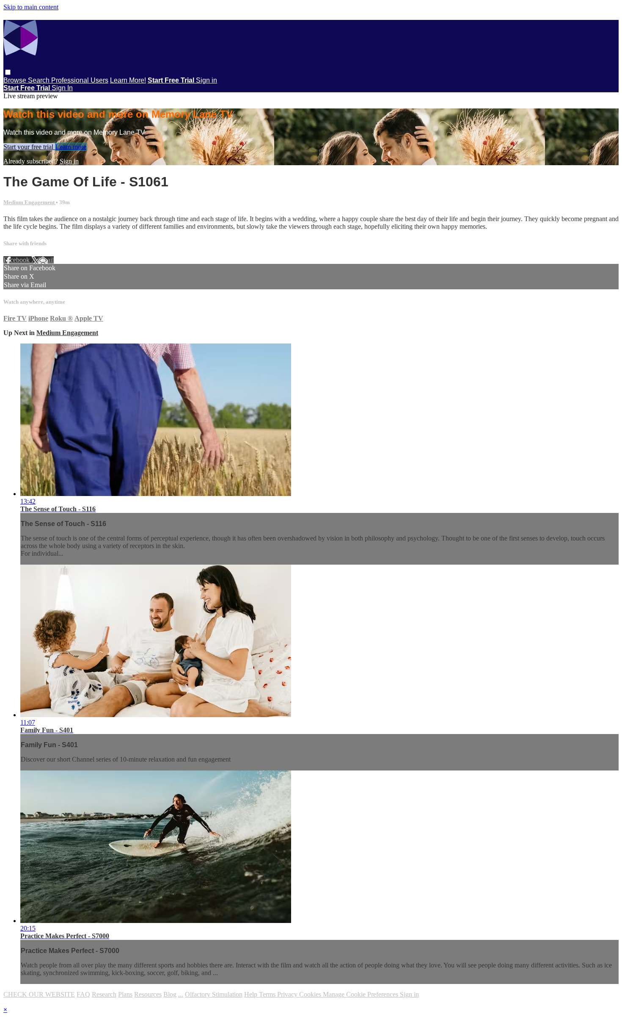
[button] (8, 72)
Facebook (17, 259)
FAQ (83, 994)
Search (39, 80)
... (180, 994)
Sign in (206, 80)
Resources (148, 994)
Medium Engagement (29, 202)
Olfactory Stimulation (213, 994)
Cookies (311, 994)
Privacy (288, 994)
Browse (15, 80)
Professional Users (79, 80)
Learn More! (128, 80)
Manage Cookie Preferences (361, 994)
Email (46, 259)
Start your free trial (29, 146)
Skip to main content (30, 7)
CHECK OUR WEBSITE (39, 994)
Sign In (62, 87)
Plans (125, 994)
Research (104, 994)
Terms (268, 994)
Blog (169, 994)
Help (251, 994)
